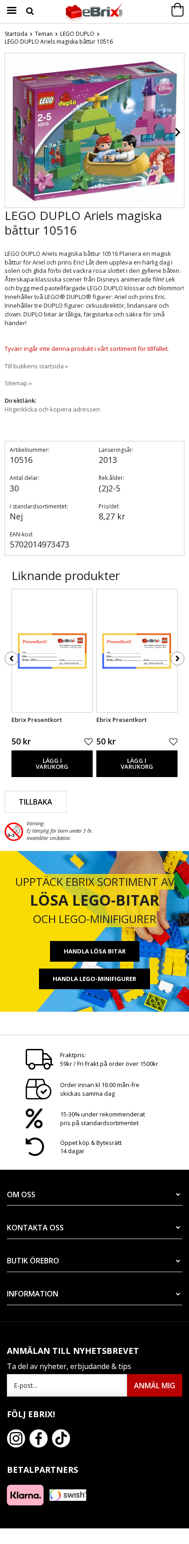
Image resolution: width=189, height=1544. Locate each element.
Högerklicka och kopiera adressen (52, 409)
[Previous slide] (12, 132)
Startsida (16, 34)
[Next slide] (177, 132)
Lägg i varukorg (52, 763)
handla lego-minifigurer (94, 979)
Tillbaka (35, 802)
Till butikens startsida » (36, 366)
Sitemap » (18, 383)
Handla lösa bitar (95, 951)
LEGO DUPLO (77, 34)
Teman (44, 34)
